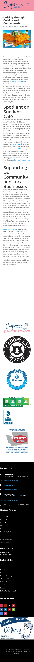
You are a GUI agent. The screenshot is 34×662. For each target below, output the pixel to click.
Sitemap (2, 526)
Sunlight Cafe (16, 81)
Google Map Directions (11, 480)
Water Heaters (4, 585)
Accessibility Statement (7, 532)
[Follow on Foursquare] (5, 613)
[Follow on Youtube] (5, 605)
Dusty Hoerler (9, 27)
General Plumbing (6, 576)
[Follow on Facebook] (1, 609)
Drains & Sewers (5, 582)
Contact (2, 588)
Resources (3, 529)
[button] (28, 4)
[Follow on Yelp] (9, 609)
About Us (3, 570)
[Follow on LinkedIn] (5, 609)
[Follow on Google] (1, 613)
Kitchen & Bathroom (6, 579)
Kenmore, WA (18, 496)
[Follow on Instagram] (1, 605)
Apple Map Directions (10, 489)
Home (2, 567)
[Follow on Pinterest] (13, 605)
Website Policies (5, 517)
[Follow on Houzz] (13, 609)
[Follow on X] (9, 605)
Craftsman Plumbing (10, 229)
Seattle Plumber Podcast (8, 591)
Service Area (4, 523)
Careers (2, 573)
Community (23, 27)
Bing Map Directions (10, 485)
